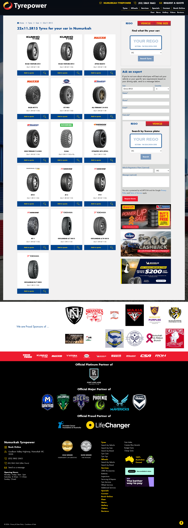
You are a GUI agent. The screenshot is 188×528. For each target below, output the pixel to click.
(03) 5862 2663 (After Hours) (18, 463)
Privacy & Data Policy (17, 524)
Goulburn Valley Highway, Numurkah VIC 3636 (26, 452)
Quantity (158, 86)
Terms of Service (136, 193)
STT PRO (66, 108)
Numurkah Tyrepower (117, 3)
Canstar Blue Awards (132, 445)
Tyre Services (106, 482)
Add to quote (29, 73)
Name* (125, 93)
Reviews (180, 12)
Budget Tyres (129, 448)
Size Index (128, 442)
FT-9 (99, 195)
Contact (166, 8)
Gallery (165, 12)
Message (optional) (129, 175)
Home (21, 23)
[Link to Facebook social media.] (181, 523)
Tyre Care (104, 454)
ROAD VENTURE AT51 (33, 64)
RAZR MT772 (33, 108)
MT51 (33, 195)
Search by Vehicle (108, 445)
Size (124, 86)
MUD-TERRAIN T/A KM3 (33, 151)
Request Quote (130, 199)
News (158, 12)
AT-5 (66, 195)
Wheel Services (107, 485)
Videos (172, 12)
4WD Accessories (108, 471)
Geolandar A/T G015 (66, 239)
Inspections (105, 476)
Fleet (152, 12)
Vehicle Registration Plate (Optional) (135, 168)
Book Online (179, 8)
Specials (155, 8)
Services (145, 8)
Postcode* (126, 115)
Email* (125, 108)
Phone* (125, 100)
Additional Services (108, 488)
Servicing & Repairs (108, 479)
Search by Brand (107, 451)
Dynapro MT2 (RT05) (100, 151)
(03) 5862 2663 (146, 3)
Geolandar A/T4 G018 (100, 239)
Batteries (104, 473)
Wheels (134, 8)
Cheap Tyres (128, 451)
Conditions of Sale (30, 524)
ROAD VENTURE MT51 (66, 64)
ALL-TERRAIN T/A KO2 (100, 108)
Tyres (125, 8)
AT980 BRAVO (100, 64)
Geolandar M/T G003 (33, 282)
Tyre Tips (104, 456)
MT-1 (33, 239)
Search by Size (106, 448)
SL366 (66, 151)
